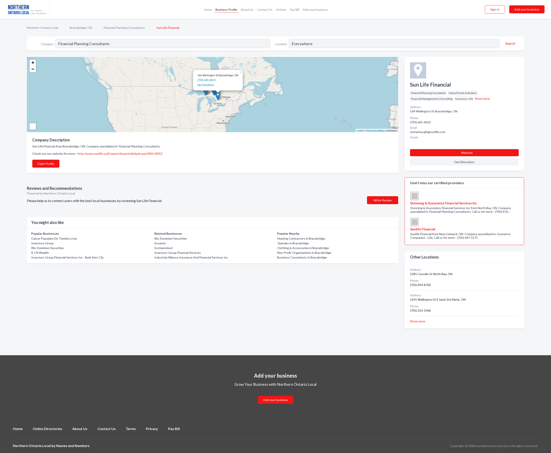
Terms (131, 429)
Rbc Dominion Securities (47, 248)
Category (47, 44)
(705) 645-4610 (206, 80)
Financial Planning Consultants (124, 27)
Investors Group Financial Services (177, 252)
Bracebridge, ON (81, 27)
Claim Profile (45, 163)
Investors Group (42, 243)
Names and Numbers (73, 446)
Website (467, 153)
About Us (247, 9)
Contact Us (264, 9)
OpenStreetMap (375, 130)
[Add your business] (275, 395)
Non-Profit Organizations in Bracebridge (304, 252)
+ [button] (32, 62)
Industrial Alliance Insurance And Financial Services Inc (191, 257)
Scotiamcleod (163, 248)
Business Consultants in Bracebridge (302, 257)
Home (208, 9)
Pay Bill (294, 9)
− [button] (32, 69)
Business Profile (226, 9)
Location (281, 44)
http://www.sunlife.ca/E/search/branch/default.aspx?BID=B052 (120, 153)
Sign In (495, 9)
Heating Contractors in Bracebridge (301, 238)
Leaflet (360, 130)
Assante (160, 243)
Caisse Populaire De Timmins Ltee (54, 238)
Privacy (152, 429)
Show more (482, 98)
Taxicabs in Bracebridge (293, 243)
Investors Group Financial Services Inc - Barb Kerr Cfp (67, 257)
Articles (281, 9)
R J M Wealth (40, 252)
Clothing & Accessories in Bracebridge (303, 248)
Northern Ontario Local (42, 27)
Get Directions (205, 85)
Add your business (315, 9)
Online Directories (47, 429)
